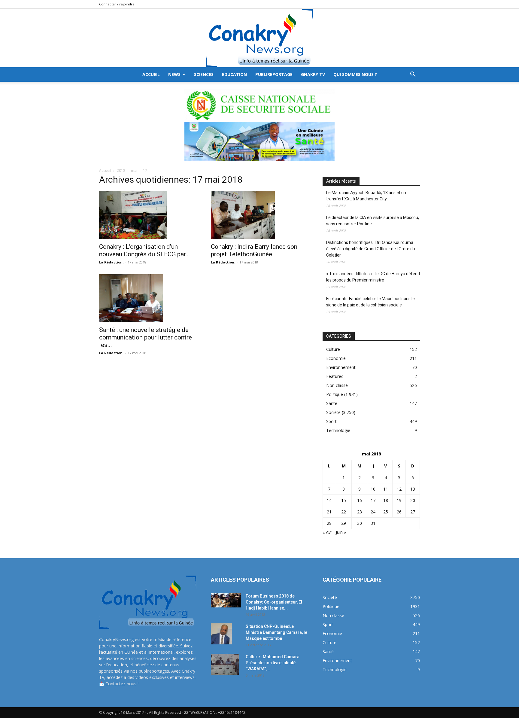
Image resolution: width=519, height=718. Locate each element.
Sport (331, 421)
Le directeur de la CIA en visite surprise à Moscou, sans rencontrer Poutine (372, 220)
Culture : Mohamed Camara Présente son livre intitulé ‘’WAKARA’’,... (272, 662)
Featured (335, 376)
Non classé (337, 385)
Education (234, 74)
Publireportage (274, 74)
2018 (121, 170)
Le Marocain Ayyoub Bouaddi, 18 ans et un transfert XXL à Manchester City (366, 195)
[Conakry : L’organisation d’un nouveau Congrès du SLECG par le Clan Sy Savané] (147, 215)
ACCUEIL (151, 74)
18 (385, 500)
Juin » (341, 532)
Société (333, 412)
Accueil (105, 170)
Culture (333, 349)
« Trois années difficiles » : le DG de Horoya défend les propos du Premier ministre (373, 276)
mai (134, 170)
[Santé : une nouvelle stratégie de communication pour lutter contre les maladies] (147, 298)
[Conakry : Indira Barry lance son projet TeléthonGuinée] (259, 215)
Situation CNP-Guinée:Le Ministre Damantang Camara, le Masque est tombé (276, 632)
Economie (336, 358)
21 (329, 512)
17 (373, 500)
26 (399, 512)
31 (373, 523)
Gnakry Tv (313, 74)
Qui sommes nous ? (355, 74)
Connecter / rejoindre (117, 4)
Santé (331, 403)
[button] (412, 75)
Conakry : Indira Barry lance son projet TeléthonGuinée (254, 250)
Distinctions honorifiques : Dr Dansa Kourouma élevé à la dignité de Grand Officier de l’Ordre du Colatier (370, 248)
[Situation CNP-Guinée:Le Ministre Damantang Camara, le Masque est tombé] (221, 633)
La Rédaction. (111, 262)
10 (373, 489)
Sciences (204, 74)
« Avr (327, 532)
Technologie (338, 430)
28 (329, 523)
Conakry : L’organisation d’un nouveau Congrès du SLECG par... (144, 250)
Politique (334, 394)
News (174, 74)
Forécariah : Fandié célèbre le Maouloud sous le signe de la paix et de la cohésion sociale (370, 301)
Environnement (341, 367)
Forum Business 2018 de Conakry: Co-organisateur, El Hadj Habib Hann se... (274, 602)
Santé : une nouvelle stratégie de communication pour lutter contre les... (145, 337)
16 (359, 500)
